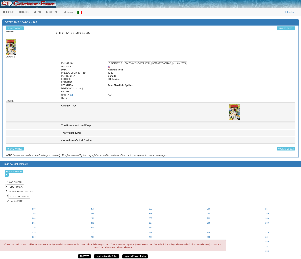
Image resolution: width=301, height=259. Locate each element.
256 (92, 213)
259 (267, 213)
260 (34, 218)
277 (150, 232)
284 (267, 237)
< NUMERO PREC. (15, 28)
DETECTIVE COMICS (161, 63)
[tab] (150, 112)
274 (267, 227)
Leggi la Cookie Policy (107, 256)
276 (92, 232)
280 (34, 237)
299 (267, 251)
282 (150, 237)
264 (267, 218)
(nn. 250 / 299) (179, 63)
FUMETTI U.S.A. (115, 63)
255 (34, 213)
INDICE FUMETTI (13, 171)
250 (34, 208)
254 (267, 208)
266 (92, 222)
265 (34, 222)
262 (150, 218)
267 (150, 222)
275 (34, 232)
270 (34, 227)
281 (92, 237)
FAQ (38, 11)
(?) (71, 94)
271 (92, 227)
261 (92, 218)
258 (208, 213)
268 (208, 222)
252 (150, 208)
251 (92, 208)
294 (267, 246)
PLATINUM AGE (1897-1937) (137, 63)
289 (267, 241)
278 (208, 232)
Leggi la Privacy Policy (135, 256)
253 (208, 208)
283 (208, 237)
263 (208, 218)
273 (208, 227)
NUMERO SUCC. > (286, 28)
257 (150, 213)
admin (292, 12)
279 (267, 232)
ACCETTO (84, 256)
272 (150, 227)
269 (267, 222)
